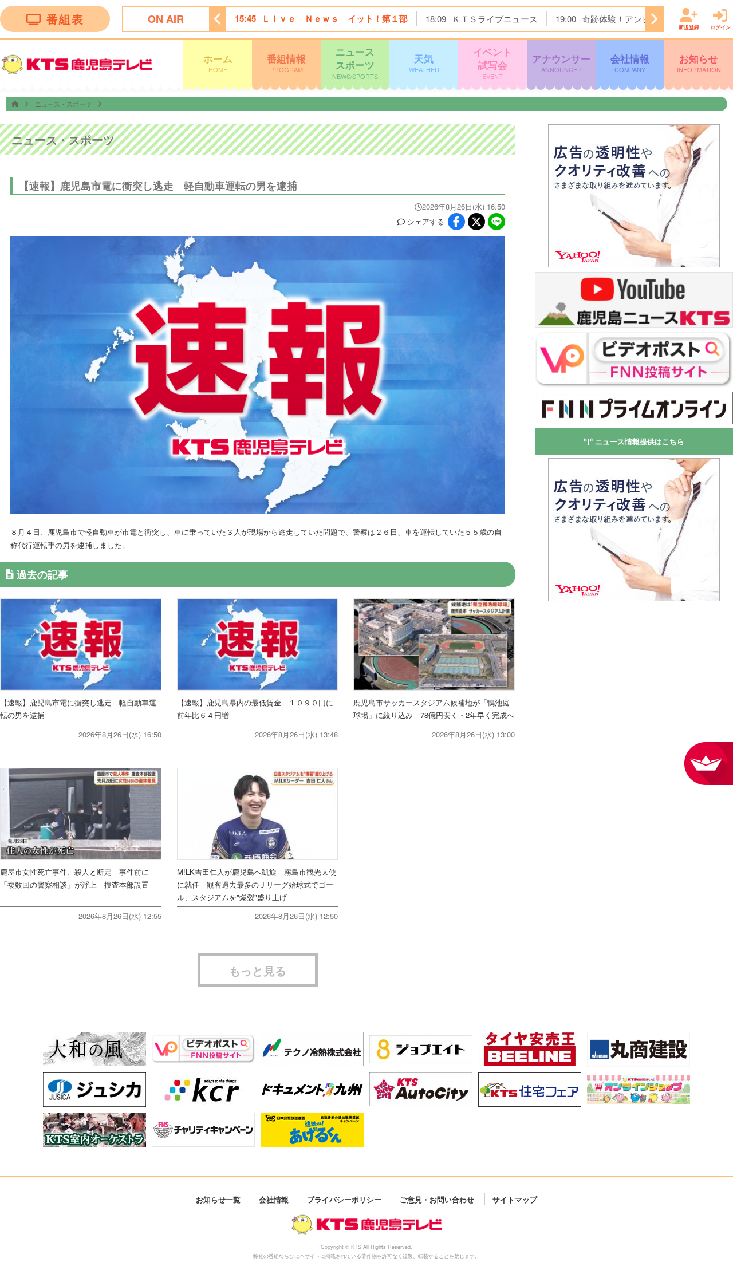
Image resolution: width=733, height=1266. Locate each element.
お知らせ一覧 (218, 1198)
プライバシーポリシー (344, 1198)
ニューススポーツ (355, 63)
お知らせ (699, 63)
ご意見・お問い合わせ (437, 1198)
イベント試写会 (492, 63)
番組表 (65, 18)
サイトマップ (514, 1198)
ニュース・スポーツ (64, 103)
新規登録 (689, 26)
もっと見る (257, 970)
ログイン (720, 26)
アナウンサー (561, 63)
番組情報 (286, 63)
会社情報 (629, 63)
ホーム (217, 63)
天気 (424, 63)
